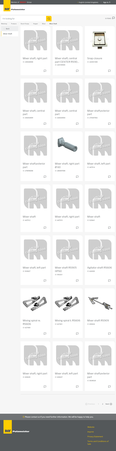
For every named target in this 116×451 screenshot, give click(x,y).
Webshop (4, 24)
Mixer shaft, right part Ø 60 (67, 165)
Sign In (106, 2)
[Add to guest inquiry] (45, 71)
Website (90, 427)
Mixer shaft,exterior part (98, 112)
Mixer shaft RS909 (98, 320)
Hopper (35, 24)
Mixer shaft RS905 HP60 (66, 269)
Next (107, 404)
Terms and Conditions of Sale (98, 442)
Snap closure (94, 58)
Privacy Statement (95, 436)
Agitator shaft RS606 (99, 267)
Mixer (44, 24)
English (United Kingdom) (88, 2)
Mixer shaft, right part (35, 58)
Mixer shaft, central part (34, 112)
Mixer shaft (29, 216)
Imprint (90, 432)
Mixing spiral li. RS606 (67, 320)
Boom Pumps (25, 24)
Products (14, 24)
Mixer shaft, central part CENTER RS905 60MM (67, 60)
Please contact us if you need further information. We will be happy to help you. (58, 417)
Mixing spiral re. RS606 (32, 322)
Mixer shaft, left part (98, 163)
